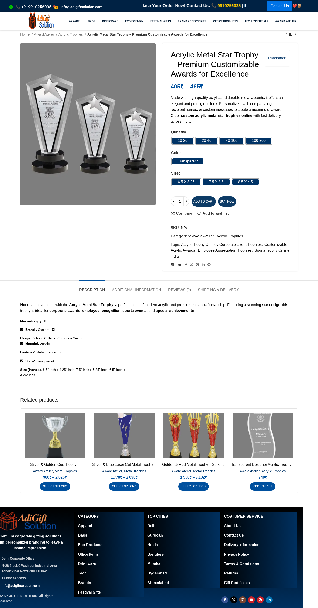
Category (88, 516)
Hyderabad (157, 573)
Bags (82, 535)
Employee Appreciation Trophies (225, 250)
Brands (84, 583)
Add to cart (203, 201)
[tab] (92, 287)
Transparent (277, 58)
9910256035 (205, 5)
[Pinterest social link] (197, 265)
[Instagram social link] (242, 599)
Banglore (155, 554)
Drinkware (87, 564)
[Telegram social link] (209, 265)
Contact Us (280, 6)
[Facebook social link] (185, 265)
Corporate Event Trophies (240, 245)
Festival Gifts (89, 592)
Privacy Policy (236, 554)
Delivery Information (242, 545)
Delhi (151, 526)
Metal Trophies (66, 471)
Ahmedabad (158, 583)
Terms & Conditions (241, 564)
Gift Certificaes (237, 583)
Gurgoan (155, 535)
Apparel (85, 526)
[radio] (183, 140)
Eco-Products (90, 545)
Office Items (88, 554)
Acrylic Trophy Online (199, 245)
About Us (232, 526)
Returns (231, 573)
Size (175, 173)
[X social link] (191, 265)
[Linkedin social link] (203, 265)
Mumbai (154, 564)
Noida (152, 545)
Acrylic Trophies (230, 236)
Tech (82, 573)
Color (176, 153)
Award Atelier (203, 236)
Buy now (227, 201)
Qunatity (178, 132)
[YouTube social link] (251, 599)
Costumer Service (243, 516)
